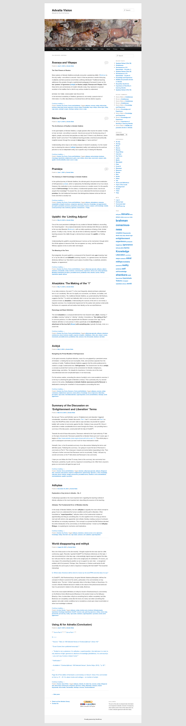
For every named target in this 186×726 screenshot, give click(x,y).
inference (86, 204)
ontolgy (69, 474)
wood (67, 160)
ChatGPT (73, 612)
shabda (106, 206)
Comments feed (120, 204)
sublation (88, 534)
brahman (54, 107)
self (84, 534)
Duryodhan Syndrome (122, 84)
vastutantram (80, 207)
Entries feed (119, 202)
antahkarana (55, 335)
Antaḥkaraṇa (119, 65)
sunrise (97, 272)
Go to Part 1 (70, 632)
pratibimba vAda (85, 272)
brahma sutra (84, 610)
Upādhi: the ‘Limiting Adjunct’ (70, 216)
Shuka (118, 176)
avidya (97, 105)
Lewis (117, 158)
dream (66, 107)
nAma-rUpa (101, 107)
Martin (118, 160)
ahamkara (55, 271)
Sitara (117, 178)
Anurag (118, 144)
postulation (61, 206)
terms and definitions (92, 394)
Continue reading (58, 103)
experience (87, 271)
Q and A (118, 166)
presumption (81, 206)
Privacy (115, 49)
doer (97, 335)
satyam (101, 158)
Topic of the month (121, 184)
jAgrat (80, 107)
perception (55, 206)
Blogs (67, 49)
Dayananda (127, 233)
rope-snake (55, 109)
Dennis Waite (70, 66)
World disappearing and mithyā (70, 543)
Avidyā (56, 346)
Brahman (103, 75)
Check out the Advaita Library (61, 701)
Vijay (117, 193)
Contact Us (55, 703)
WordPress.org (120, 206)
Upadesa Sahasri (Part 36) (123, 63)
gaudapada (129, 241)
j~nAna (98, 472)
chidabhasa (88, 335)
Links (102, 49)
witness (65, 274)
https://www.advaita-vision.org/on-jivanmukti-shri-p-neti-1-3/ (76, 438)
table (104, 158)
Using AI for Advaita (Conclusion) (72, 624)
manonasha (55, 337)
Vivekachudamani (90, 687)
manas (105, 335)
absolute (81, 471)
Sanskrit (95, 49)
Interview (118, 154)
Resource (71, 391)
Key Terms (65, 105)
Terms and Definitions (74, 105)
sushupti (61, 109)
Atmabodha (61, 271)
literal (59, 474)
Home (54, 49)
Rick (117, 174)
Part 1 (83, 419)
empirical (71, 472)
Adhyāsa (57, 485)
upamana (73, 207)
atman (61, 335)
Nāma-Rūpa (59, 118)
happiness (119, 245)
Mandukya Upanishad (58, 272)
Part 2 (101, 419)
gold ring (87, 612)
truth (129, 275)
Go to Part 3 (58, 632)
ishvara (76, 107)
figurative (93, 472)
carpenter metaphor (78, 335)
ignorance (71, 107)
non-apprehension (101, 204)
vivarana (81, 687)
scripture (92, 206)
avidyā (65, 184)
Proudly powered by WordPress (93, 719)
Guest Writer (65, 684)
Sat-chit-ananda (88, 337)
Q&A (73, 49)
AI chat (59, 610)
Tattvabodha (69, 687)
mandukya (128, 255)
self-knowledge (99, 206)
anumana (101, 202)
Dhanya (118, 150)
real (69, 534)
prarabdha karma (75, 272)
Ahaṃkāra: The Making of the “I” (71, 283)
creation (119, 233)
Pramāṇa (57, 169)
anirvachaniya (95, 156)
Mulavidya (101, 393)
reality (106, 107)
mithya (95, 107)
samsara (81, 337)
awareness (126, 217)
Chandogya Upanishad (58, 158)
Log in (118, 200)
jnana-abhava (77, 393)
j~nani (78, 158)
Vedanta (119, 280)
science (119, 269)
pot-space (67, 272)
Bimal (117, 146)
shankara (96, 337)
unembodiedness (56, 476)
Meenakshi (119, 162)
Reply (87, 207)
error (94, 533)
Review (118, 172)
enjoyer (101, 335)
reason (87, 206)
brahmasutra (65, 685)
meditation (123, 258)
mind (128, 258)
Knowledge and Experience (124, 77)
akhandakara (94, 202)
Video (117, 191)
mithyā (73, 147)
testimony (68, 207)
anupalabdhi (55, 204)
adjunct (104, 269)
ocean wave (95, 158)
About (108, 49)
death (117, 235)
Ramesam (119, 168)
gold (74, 158)
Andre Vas (88, 684)
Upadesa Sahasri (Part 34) (123, 90)
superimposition (81, 394)
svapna (66, 109)
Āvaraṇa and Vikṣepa (64, 62)
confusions (55, 393)
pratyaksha (74, 206)
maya (91, 107)
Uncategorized (120, 187)
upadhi (54, 160)
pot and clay (62, 613)
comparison (74, 204)
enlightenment (69, 158)
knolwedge (86, 107)
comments (58, 472)
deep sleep (60, 107)
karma (126, 247)
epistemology (86, 472)
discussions (64, 472)
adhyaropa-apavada (90, 269)
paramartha (74, 474)
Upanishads (127, 278)
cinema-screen (88, 533)
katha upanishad (102, 271)
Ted (117, 180)
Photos (122, 49)
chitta (93, 335)
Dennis (59, 105)
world (100, 613)
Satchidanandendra (70, 394)
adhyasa (87, 105)
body (131, 217)
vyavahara (69, 476)
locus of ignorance (93, 393)
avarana (93, 105)
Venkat (118, 189)
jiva (96, 271)
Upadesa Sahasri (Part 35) (123, 71)
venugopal (125, 281)
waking (76, 109)
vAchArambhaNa (61, 160)
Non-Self (65, 534)
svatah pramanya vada (58, 207)
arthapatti (62, 204)
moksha (64, 474)
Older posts (56, 694)
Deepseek (72, 685)
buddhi (71, 335)
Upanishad (119, 278)
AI (84, 684)
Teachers (87, 49)
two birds (102, 337)
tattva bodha (62, 687)
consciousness (79, 271)
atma (131, 214)
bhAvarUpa (103, 105)
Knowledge (93, 204)
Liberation (54, 474)
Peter (117, 164)
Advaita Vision (62, 10)
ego (131, 235)
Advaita (81, 684)
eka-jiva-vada (80, 612)
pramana (67, 206)
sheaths (92, 272)
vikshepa (71, 109)
